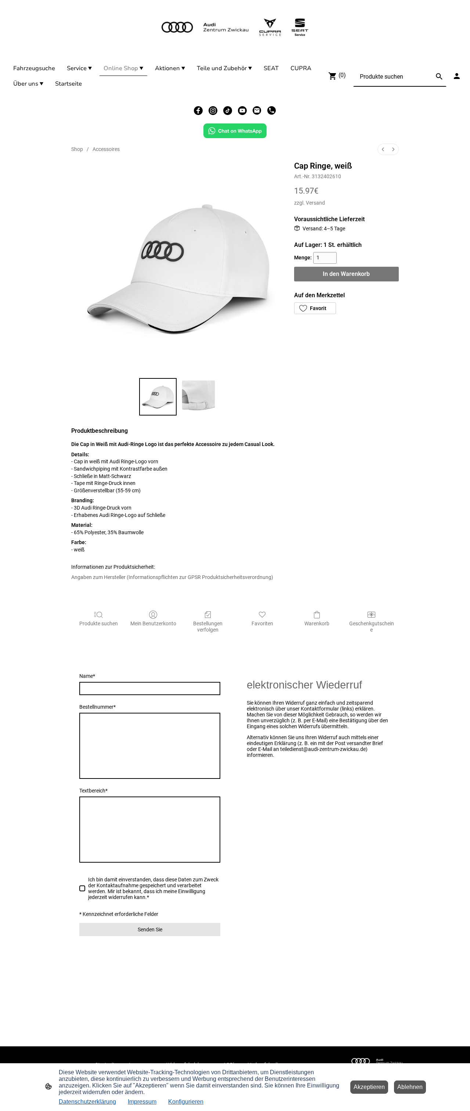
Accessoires (106, 149)
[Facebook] (198, 110)
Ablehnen (410, 1087)
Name (87, 676)
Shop (77, 149)
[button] (315, 308)
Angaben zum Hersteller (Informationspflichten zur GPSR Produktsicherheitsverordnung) (172, 577)
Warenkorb (316, 623)
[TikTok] (227, 110)
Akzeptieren (369, 1087)
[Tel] (271, 110)
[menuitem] (383, 149)
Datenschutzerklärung (87, 1102)
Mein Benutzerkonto (153, 623)
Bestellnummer (97, 707)
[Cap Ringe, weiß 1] (198, 397)
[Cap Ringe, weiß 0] (158, 397)
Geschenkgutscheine (371, 627)
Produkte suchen (98, 623)
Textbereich (93, 791)
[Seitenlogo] (235, 27)
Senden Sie (150, 929)
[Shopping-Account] (456, 76)
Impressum (142, 1102)
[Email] (257, 110)
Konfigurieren (185, 1102)
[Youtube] (242, 110)
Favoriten (262, 623)
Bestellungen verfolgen (208, 627)
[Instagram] (213, 110)
